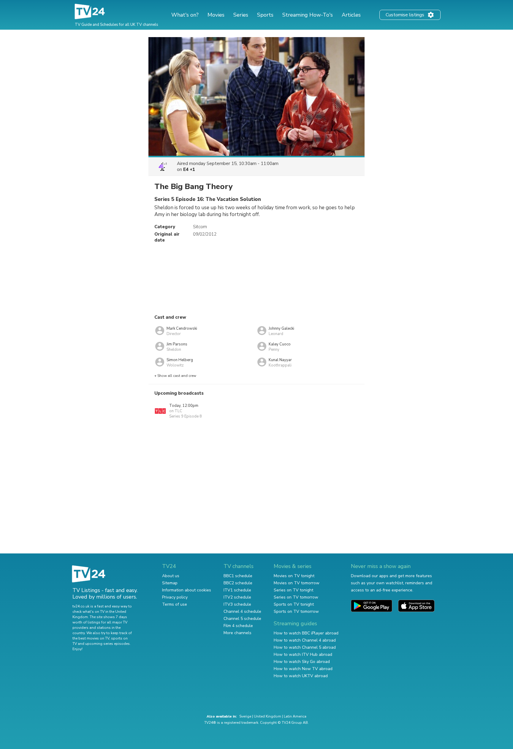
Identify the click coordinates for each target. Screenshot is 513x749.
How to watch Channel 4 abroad (305, 640)
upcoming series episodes (107, 643)
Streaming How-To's (307, 14)
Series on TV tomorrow (296, 597)
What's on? (185, 14)
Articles (351, 14)
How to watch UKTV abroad (301, 676)
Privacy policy (175, 597)
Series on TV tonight (293, 590)
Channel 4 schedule (242, 611)
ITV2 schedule (237, 597)
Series (240, 14)
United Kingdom (267, 716)
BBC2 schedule (238, 583)
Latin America (295, 716)
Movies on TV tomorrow (296, 583)
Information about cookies (186, 590)
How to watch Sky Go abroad (302, 661)
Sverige (245, 716)
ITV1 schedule (237, 590)
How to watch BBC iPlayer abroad (306, 633)
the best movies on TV (90, 638)
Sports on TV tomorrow (296, 611)
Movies (216, 14)
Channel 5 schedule (242, 618)
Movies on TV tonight (294, 576)
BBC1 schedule (238, 576)
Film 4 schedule (238, 626)
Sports (265, 14)
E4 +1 (189, 169)
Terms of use (174, 604)
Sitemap (170, 583)
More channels (237, 633)
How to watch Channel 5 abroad (305, 647)
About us (170, 576)
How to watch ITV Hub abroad (303, 654)
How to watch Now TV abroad (303, 669)
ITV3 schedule (237, 604)
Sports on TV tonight (294, 604)
